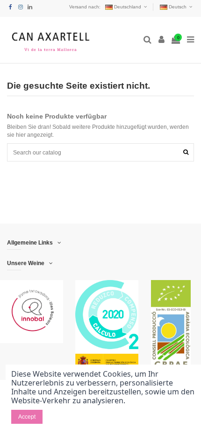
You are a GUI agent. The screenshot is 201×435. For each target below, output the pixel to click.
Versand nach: (84, 6)
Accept (27, 417)
